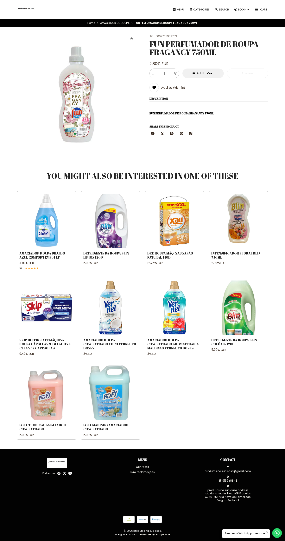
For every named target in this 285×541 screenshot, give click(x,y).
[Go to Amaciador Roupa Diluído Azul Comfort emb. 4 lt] (46, 221)
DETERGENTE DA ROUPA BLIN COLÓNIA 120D (234, 342)
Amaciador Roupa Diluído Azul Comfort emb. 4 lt (42, 255)
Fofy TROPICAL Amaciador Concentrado (42, 427)
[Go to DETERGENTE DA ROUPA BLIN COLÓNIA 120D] (238, 307)
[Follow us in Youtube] (70, 473)
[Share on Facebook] (152, 133)
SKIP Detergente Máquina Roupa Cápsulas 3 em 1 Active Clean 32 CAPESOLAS (45, 344)
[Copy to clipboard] (190, 133)
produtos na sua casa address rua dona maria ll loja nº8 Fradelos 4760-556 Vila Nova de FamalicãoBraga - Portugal (228, 495)
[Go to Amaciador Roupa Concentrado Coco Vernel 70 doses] (110, 307)
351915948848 (227, 481)
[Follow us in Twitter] (64, 473)
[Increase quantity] (175, 73)
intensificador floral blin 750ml (236, 255)
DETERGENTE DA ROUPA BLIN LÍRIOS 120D (106, 255)
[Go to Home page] (27, 9)
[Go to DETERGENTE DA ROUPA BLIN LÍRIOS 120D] (110, 221)
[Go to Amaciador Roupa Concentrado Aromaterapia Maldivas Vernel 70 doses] (174, 307)
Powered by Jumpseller (154, 534)
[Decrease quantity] (153, 73)
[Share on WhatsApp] (171, 133)
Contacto (142, 467)
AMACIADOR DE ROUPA (115, 23)
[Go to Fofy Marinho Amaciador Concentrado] (110, 393)
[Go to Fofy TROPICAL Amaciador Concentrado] (46, 393)
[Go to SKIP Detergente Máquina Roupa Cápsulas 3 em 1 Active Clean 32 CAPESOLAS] (46, 307)
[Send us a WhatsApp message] (277, 533)
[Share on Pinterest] (181, 133)
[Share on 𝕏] (162, 133)
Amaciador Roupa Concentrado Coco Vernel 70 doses (109, 344)
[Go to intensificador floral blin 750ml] (238, 221)
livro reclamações (142, 472)
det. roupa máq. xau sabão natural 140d (170, 255)
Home (91, 23)
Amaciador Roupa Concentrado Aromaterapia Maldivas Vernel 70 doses (173, 344)
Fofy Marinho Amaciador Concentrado (106, 427)
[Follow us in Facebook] (59, 473)
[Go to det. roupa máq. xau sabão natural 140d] (174, 221)
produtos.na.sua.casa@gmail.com (228, 471)
